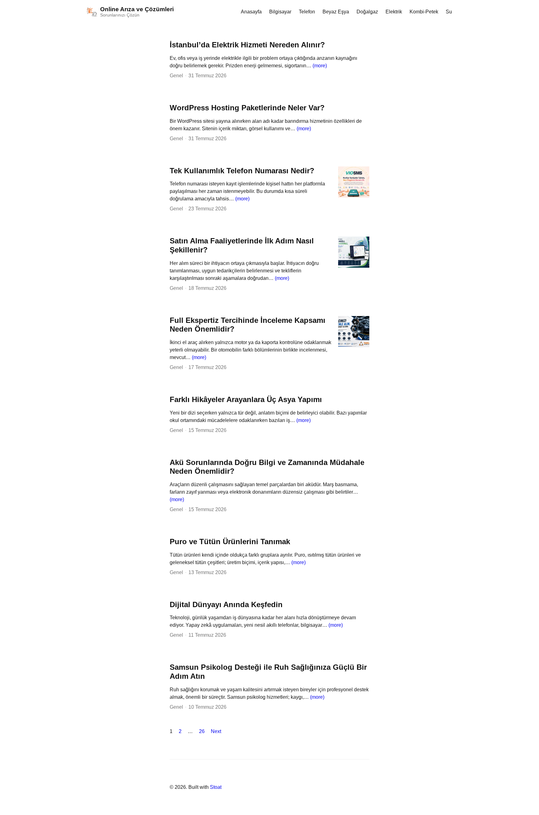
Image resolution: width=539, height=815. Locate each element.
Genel (176, 75)
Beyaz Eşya (336, 11)
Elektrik (394, 11)
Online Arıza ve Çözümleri (137, 9)
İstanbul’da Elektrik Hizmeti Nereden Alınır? (247, 45)
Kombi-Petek (424, 11)
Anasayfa (251, 11)
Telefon (307, 11)
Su (449, 11)
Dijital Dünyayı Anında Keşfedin (226, 604)
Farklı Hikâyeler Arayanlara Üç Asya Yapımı (246, 399)
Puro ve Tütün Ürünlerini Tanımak (230, 541)
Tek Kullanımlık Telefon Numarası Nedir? (242, 170)
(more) (320, 65)
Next (216, 731)
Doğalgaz (367, 11)
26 (202, 731)
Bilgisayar (280, 11)
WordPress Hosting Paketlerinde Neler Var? (247, 107)
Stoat (215, 787)
